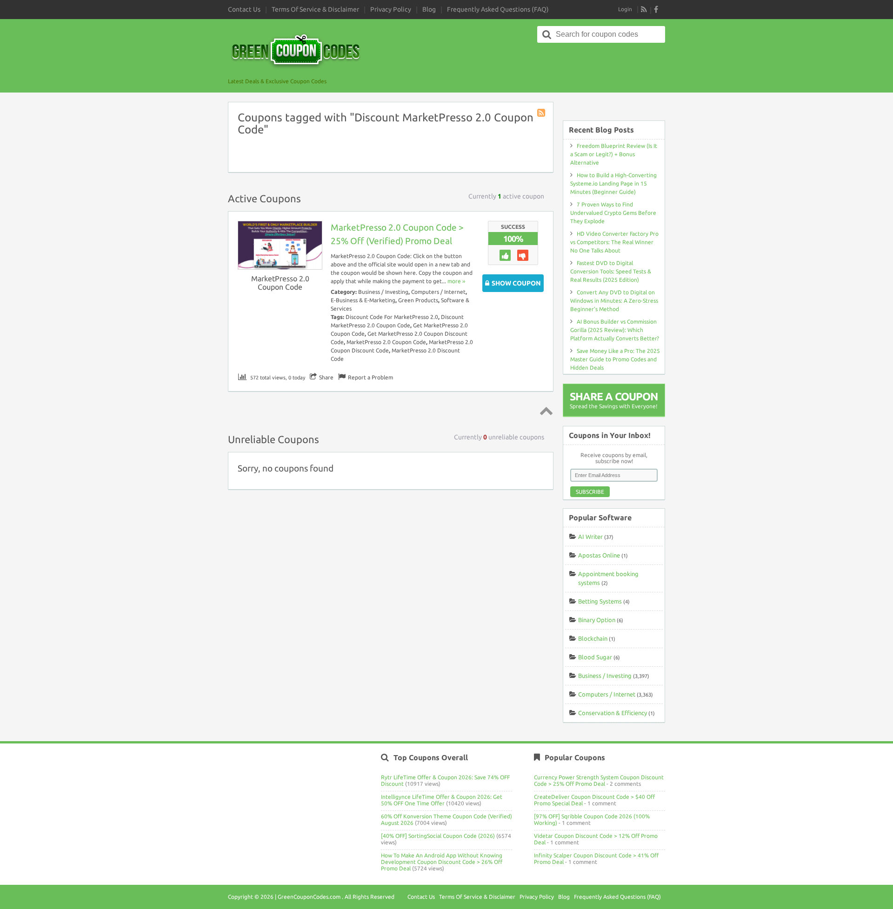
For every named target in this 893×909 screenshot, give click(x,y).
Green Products (418, 300)
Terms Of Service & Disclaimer (315, 9)
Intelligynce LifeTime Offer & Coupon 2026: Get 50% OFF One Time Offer (441, 800)
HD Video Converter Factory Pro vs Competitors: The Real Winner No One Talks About (614, 242)
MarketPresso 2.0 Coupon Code (280, 282)
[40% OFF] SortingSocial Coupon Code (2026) (438, 836)
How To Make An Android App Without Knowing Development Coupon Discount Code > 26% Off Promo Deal (441, 861)
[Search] (547, 34)
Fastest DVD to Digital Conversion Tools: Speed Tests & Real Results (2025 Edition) (610, 271)
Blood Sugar (595, 657)
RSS (644, 9)
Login (625, 9)
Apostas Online (599, 555)
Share (326, 377)
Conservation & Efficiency (612, 713)
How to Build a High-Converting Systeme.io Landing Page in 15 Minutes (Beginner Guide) (613, 183)
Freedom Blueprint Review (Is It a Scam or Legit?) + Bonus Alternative (613, 154)
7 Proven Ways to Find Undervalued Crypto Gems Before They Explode (613, 212)
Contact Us (244, 9)
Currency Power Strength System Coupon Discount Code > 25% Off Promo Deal (599, 780)
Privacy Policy (390, 9)
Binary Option (596, 620)
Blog (429, 9)
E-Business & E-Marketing (363, 300)
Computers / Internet (438, 292)
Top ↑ (544, 410)
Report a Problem (370, 377)
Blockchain (592, 638)
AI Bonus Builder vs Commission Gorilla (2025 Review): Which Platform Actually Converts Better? (614, 329)
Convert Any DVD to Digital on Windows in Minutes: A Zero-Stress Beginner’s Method (614, 300)
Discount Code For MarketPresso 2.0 (392, 317)
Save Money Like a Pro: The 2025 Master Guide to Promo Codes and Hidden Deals (615, 359)
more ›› (456, 281)
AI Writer (590, 536)
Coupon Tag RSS (541, 113)
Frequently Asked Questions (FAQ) (498, 9)
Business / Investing (383, 292)
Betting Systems (600, 601)
